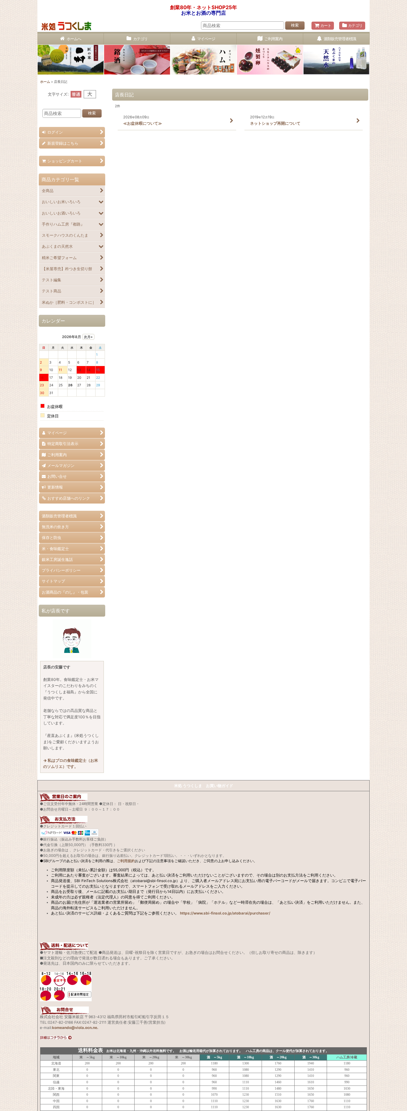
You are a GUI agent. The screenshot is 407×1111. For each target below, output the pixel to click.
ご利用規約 (126, 861)
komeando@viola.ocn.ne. (75, 1105)
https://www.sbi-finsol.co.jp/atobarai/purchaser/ (225, 913)
